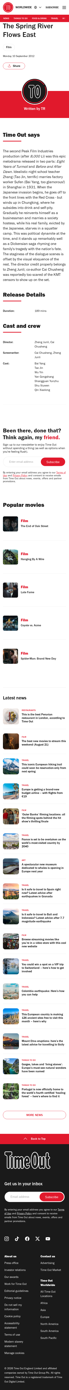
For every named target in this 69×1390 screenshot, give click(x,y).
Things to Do (21, 19)
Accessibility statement (12, 1326)
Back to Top (38, 1139)
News (6, 19)
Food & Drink (39, 19)
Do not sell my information (13, 1307)
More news (34, 1115)
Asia (43, 1310)
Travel (54, 19)
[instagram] (6, 1239)
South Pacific (48, 1338)
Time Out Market (50, 1270)
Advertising (47, 1263)
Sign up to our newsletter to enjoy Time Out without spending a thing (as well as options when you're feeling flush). (34, 449)
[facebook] (27, 1239)
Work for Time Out (15, 1284)
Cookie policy (12, 1316)
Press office (11, 1263)
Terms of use (12, 1335)
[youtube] (48, 1239)
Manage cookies (14, 1353)
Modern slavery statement (13, 1344)
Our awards (11, 1277)
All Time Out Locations (48, 1294)
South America (49, 1331)
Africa (43, 1303)
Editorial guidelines (16, 1291)
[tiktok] (17, 1239)
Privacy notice (12, 1298)
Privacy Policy (20, 476)
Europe (44, 1317)
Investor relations (15, 1270)
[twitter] (37, 1239)
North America (49, 1324)
